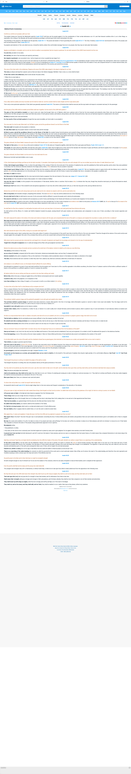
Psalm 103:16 (95, 145)
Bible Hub (65, 490)
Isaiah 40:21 (65, 326)
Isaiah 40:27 (65, 411)
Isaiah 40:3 (66, 66)
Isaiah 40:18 (65, 284)
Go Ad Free (3, 767)
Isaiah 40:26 (65, 388)
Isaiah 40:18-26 (100, 40)
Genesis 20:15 (96, 201)
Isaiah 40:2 (66, 47)
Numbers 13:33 (42, 350)
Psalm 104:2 (7, 354)
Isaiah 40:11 (65, 205)
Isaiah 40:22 (65, 336)
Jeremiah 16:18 (60, 62)
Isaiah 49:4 (14, 203)
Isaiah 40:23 (65, 357)
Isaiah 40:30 (65, 463)
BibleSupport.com (64, 488)
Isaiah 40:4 (66, 99)
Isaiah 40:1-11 (42, 40)
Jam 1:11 (101, 145)
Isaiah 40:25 (65, 380)
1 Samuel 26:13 (81, 176)
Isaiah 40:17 (65, 270)
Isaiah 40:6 (66, 121)
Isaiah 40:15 (65, 245)
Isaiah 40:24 (65, 365)
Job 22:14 (82, 346)
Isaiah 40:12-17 (79, 40)
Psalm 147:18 (43, 145)
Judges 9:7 (74, 176)
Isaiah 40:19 (65, 296)
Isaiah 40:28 (65, 437)
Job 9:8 (118, 353)
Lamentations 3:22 (71, 60)
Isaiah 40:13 (65, 228)
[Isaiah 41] (129, 347)
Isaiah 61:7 (53, 62)
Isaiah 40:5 (66, 107)
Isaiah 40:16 (65, 261)
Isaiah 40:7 (66, 140)
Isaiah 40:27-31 (25, 42)
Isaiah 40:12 (65, 215)
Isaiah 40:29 (65, 455)
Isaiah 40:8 (66, 152)
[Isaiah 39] (2, 347)
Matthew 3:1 (32, 84)
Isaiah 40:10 (65, 188)
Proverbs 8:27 (109, 346)
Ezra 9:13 (63, 60)
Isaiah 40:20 (65, 313)
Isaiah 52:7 (81, 169)
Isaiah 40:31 (65, 471)
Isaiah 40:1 (66, 31)
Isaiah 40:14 (65, 237)
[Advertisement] (65, 524)
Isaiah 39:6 (39, 36)
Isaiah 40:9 (66, 160)
